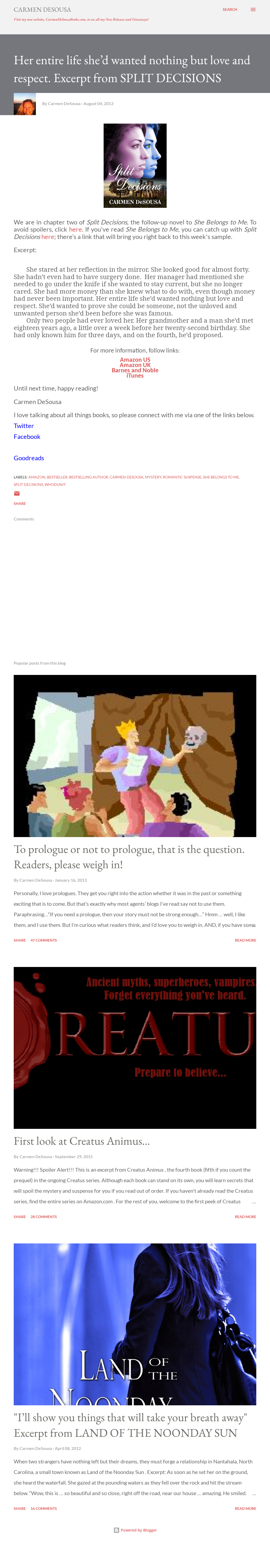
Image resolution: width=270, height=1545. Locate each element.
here (75, 229)
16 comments (44, 1508)
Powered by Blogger (138, 1530)
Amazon (36, 477)
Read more (245, 940)
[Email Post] (17, 495)
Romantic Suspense (182, 477)
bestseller (57, 477)
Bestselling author (88, 477)
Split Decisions (28, 484)
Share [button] (20, 503)
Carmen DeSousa (42, 9)
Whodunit (55, 484)
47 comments (44, 940)
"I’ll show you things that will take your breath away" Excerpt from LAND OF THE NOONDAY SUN (131, 1425)
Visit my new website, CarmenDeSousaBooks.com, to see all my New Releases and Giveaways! (81, 19)
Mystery (153, 477)
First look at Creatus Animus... (82, 1140)
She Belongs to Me (221, 477)
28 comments (44, 1216)
